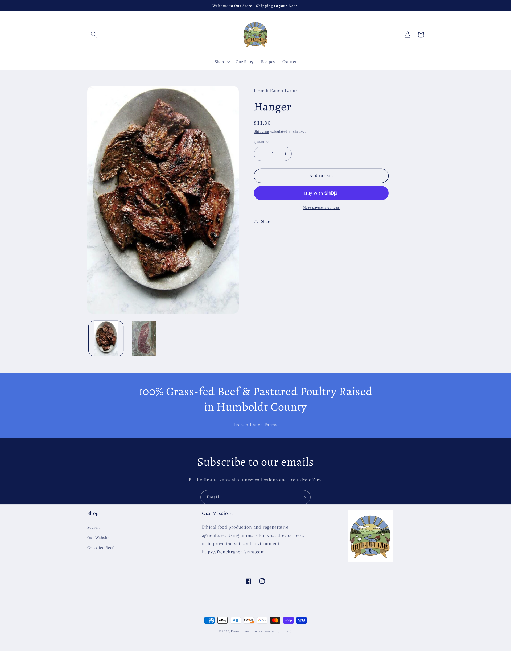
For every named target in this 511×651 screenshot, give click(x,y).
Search (93, 527)
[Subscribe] (303, 497)
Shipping (261, 131)
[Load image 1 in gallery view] (106, 338)
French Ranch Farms (246, 631)
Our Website (98, 537)
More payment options (321, 207)
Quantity (261, 142)
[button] (94, 34)
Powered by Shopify (277, 631)
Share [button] (266, 221)
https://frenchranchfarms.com (233, 551)
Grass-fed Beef (100, 547)
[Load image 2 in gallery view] (143, 338)
